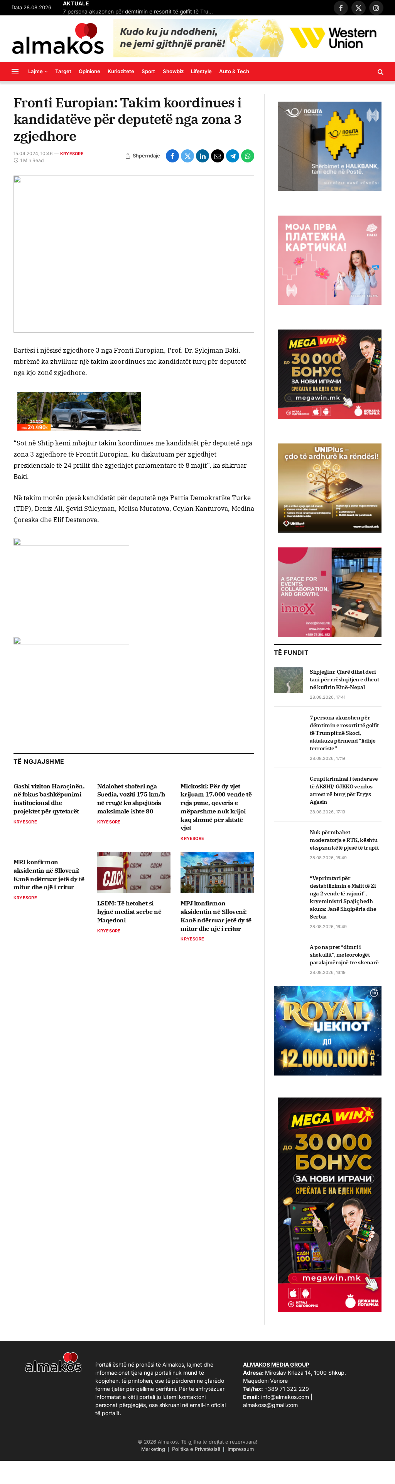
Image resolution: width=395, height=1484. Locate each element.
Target (63, 71)
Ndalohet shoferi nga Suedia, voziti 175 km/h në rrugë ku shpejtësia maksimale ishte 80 (131, 798)
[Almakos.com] (58, 38)
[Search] (379, 71)
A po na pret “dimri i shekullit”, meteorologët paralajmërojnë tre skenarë (344, 955)
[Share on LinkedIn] (202, 155)
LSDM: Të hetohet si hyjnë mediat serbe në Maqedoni (129, 911)
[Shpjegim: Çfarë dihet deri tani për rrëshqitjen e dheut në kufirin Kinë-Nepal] (288, 680)
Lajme (35, 71)
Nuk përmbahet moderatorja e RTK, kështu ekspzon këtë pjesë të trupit (344, 840)
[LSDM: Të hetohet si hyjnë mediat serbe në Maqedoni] (134, 872)
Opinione (89, 71)
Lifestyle (201, 71)
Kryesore (72, 153)
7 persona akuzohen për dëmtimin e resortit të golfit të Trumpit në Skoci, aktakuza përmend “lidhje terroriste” (140, 11)
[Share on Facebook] (172, 155)
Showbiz (173, 71)
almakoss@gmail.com (270, 1405)
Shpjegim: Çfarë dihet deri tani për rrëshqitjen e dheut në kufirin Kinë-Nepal (344, 679)
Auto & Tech (234, 71)
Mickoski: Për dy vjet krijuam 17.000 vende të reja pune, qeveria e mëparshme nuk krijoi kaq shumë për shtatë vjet (216, 807)
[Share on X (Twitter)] (187, 155)
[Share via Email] (217, 155)
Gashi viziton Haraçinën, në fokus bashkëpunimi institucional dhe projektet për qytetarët (49, 798)
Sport (148, 71)
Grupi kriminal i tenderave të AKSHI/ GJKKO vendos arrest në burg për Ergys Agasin (344, 790)
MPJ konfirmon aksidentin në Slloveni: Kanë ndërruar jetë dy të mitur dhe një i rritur (49, 874)
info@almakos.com (285, 1397)
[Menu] (15, 71)
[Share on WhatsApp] (247, 155)
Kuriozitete (121, 71)
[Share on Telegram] (232, 155)
